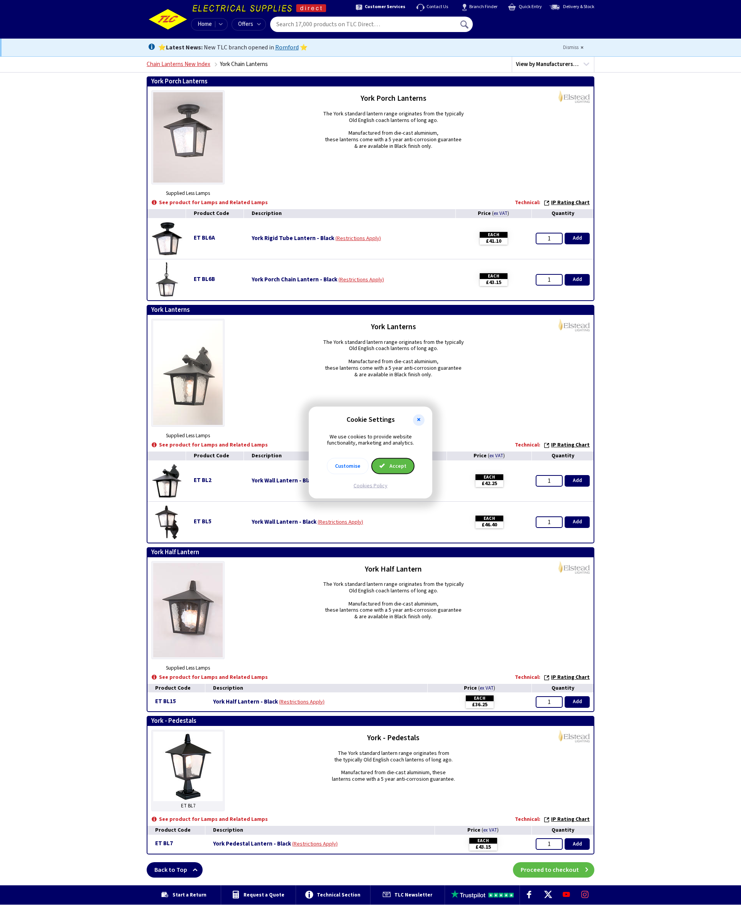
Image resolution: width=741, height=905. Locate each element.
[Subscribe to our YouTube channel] (566, 895)
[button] (419, 420)
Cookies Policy (370, 486)
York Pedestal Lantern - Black (252, 844)
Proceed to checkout (550, 870)
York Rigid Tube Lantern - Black (293, 238)
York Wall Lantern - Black (284, 480)
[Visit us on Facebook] (529, 895)
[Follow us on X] (547, 895)
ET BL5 (202, 522)
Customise (347, 466)
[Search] (465, 24)
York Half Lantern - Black (245, 702)
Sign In (513, 21)
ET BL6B (204, 279)
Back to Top (170, 870)
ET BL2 (202, 480)
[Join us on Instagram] (585, 895)
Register (508, 27)
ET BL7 (164, 843)
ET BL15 (165, 701)
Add (577, 238)
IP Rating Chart (570, 202)
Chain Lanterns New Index (178, 64)
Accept (397, 466)
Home (205, 24)
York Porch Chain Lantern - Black (294, 279)
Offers (245, 24)
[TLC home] (168, 19)
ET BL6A (204, 238)
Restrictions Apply (358, 238)
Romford (287, 47)
